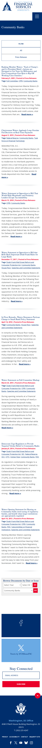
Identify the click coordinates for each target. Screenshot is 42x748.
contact (24, 737)
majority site (34, 737)
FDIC (37, 457)
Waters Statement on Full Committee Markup (20, 380)
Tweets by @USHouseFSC (21, 653)
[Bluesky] (26, 743)
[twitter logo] (21, 648)
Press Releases (21, 57)
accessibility (14, 737)
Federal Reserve (12, 138)
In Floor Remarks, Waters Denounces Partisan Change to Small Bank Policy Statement (21, 318)
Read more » (27, 114)
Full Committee (12, 81)
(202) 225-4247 (22, 730)
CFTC (8, 457)
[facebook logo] (21, 623)
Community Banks (30, 81)
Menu (37, 16)
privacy (5, 737)
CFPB (21, 81)
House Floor (6, 268)
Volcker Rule (15, 457)
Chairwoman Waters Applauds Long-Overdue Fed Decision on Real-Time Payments (20, 131)
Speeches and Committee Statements (26, 268)
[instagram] (31, 743)
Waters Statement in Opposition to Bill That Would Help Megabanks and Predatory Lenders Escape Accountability (20, 195)
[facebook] (10, 743)
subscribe (21, 684)
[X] (15, 743)
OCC (3, 457)
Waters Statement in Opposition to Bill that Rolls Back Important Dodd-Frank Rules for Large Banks (20, 254)
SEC (23, 454)
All (21, 50)
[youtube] (20, 743)
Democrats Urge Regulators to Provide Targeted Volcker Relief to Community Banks (20, 444)
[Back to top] (37, 696)
